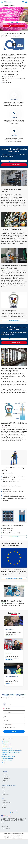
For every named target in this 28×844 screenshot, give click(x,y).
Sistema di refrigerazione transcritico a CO (12, 750)
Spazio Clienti (5, 794)
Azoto (3, 762)
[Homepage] (6, 816)
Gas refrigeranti (5, 741)
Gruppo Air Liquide (6, 802)
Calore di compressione (7, 758)
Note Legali (6, 836)
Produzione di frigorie (7, 746)
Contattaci (4, 800)
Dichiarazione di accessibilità (17, 837)
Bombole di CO (5, 754)
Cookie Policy (7, 837)
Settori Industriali (5, 790)
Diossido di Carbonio (7, 760)
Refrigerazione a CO (7, 748)
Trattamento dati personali (17, 836)
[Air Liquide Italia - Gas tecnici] (8, 2)
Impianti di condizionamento (8, 756)
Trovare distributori (6, 778)
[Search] (23, 2)
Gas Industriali (5, 773)
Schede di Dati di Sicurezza (5, 781)
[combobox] (23, 2)
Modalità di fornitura (6, 776)
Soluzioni (4, 787)
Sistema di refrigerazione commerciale (11, 752)
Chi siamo (4, 807)
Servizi (3, 792)
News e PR (4, 804)
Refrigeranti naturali (6, 744)
